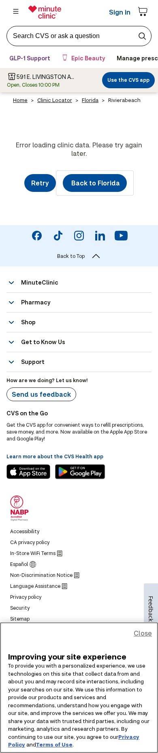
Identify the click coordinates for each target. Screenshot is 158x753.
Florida (90, 100)
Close (143, 633)
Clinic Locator (54, 100)
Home (20, 100)
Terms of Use (54, 744)
